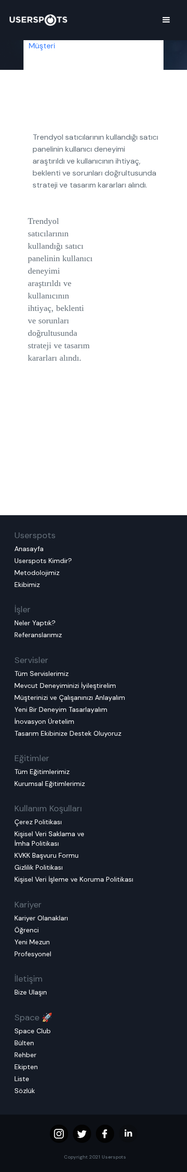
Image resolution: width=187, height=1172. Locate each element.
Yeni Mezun (32, 942)
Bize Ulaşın (30, 992)
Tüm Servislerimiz (41, 673)
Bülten (24, 1043)
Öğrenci (26, 930)
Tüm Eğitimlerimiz (42, 771)
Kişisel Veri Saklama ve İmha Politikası (49, 838)
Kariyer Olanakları (41, 918)
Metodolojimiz (36, 572)
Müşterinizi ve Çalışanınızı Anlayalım (69, 697)
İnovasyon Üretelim (44, 721)
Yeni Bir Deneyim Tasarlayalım (60, 709)
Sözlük (24, 1090)
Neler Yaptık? (35, 623)
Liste (21, 1078)
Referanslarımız (38, 634)
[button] (166, 20)
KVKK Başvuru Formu (46, 855)
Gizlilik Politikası (38, 867)
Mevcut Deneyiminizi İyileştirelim (65, 685)
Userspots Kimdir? (43, 560)
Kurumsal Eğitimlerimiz (49, 783)
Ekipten (26, 1066)
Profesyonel (32, 954)
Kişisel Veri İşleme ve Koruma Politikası (73, 879)
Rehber (25, 1054)
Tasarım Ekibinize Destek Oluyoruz (67, 733)
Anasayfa (29, 548)
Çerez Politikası (38, 822)
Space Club (32, 1031)
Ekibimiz (27, 584)
